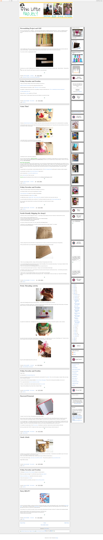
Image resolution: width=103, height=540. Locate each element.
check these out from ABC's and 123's (36, 457)
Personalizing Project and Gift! (31, 28)
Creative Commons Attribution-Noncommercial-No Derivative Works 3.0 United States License (77, 417)
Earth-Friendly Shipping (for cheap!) (33, 213)
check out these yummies (40, 479)
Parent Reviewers (75, 374)
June (75, 328)
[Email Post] (35, 75)
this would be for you (34, 173)
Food (23, 465)
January (75, 336)
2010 (74, 291)
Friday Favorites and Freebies (30, 81)
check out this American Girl (34, 171)
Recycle (24, 281)
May (75, 330)
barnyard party (37, 506)
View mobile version (44, 524)
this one (29, 173)
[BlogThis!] (38, 75)
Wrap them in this (37, 87)
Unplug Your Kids (75, 383)
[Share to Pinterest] (41, 75)
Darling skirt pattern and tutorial (25, 85)
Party (23, 519)
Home (45, 522)
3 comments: (32, 517)
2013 (74, 287)
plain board (25, 175)
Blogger (57, 537)
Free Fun (24, 102)
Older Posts (66, 522)
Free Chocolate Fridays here (30, 375)
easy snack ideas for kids (56, 457)
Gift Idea (27, 77)
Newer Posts (22, 522)
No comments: (32, 100)
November (76, 296)
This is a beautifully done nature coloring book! (57, 89)
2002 (74, 339)
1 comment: (32, 75)
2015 (74, 284)
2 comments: (32, 365)
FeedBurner (80, 91)
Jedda (74, 352)
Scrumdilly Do (74, 376)
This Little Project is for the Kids (28, 366)
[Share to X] (39, 75)
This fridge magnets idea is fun (25, 91)
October (75, 297)
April (75, 331)
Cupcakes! (74, 365)
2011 (74, 290)
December (76, 294)
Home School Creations (76, 369)
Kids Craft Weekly (75, 371)
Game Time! (24, 106)
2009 (74, 293)
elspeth (74, 354)
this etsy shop (35, 425)
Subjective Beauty (78, 403)
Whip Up (73, 385)
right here (33, 195)
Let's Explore (74, 372)
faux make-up (27, 93)
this (38, 191)
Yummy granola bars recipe (24, 193)
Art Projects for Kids (75, 364)
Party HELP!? (25, 491)
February (76, 334)
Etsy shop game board (48, 169)
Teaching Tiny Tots (75, 381)
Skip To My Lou (74, 378)
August (75, 325)
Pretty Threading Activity (29, 286)
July (75, 327)
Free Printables (74, 367)
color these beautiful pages (55, 199)
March (75, 333)
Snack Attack (24, 437)
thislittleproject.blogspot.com (77, 420)
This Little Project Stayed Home (34, 77)
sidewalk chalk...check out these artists (34, 197)
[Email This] (37, 75)
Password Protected (27, 396)
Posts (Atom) (47, 528)
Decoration (24, 77)
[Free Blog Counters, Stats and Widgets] (54, 531)
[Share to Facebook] (40, 75)
